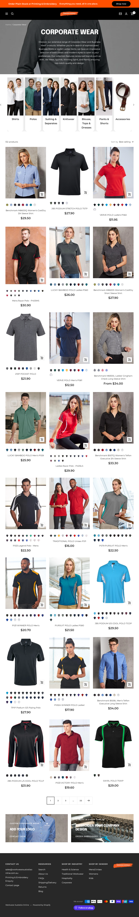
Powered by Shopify (41, 905)
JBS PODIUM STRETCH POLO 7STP (69, 208)
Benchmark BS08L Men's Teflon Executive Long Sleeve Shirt (113, 702)
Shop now (121, 4)
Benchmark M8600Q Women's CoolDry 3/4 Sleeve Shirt (26, 212)
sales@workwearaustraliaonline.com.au (18, 871)
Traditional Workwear (72, 874)
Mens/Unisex (95, 869)
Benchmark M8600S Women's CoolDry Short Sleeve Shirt (113, 291)
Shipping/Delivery (47, 882)
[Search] (12, 14)
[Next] (88, 800)
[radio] (7, 205)
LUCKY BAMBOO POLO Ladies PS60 (69, 290)
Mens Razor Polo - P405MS (25, 300)
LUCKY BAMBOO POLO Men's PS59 (26, 455)
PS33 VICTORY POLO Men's (69, 783)
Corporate (67, 882)
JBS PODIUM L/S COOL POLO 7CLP (25, 781)
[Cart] (132, 13)
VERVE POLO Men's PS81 (69, 380)
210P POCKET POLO (25, 374)
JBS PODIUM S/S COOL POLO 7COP (113, 623)
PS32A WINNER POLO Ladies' (69, 705)
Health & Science (70, 869)
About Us (43, 874)
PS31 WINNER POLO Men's (25, 625)
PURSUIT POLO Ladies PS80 (69, 625)
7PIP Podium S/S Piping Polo (25, 707)
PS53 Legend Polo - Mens (25, 545)
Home (8, 25)
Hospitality (67, 878)
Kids (91, 878)
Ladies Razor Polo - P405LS (69, 466)
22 (81, 800)
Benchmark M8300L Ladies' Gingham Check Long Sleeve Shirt (113, 377)
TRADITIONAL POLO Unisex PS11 (69, 541)
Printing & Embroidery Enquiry (16, 879)
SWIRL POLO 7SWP (113, 780)
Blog (40, 891)
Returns (42, 887)
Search (41, 869)
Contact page (12, 885)
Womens (93, 874)
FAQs (41, 878)
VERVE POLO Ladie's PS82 (113, 215)
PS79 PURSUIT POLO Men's (113, 545)
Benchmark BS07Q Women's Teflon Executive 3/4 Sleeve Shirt (113, 457)
